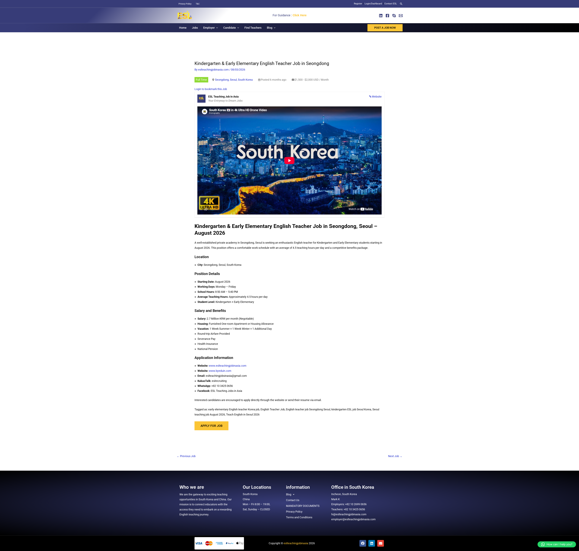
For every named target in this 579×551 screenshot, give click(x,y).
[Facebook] (387, 15)
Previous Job (186, 456)
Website (377, 96)
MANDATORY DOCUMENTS (303, 505)
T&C (198, 4)
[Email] (401, 15)
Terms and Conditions (299, 517)
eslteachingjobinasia (296, 543)
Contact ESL (390, 3)
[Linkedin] (381, 15)
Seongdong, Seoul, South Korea (234, 79)
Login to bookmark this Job (211, 89)
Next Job (395, 456)
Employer (209, 27)
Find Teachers (252, 27)
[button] (401, 4)
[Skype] (394, 15)
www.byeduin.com (220, 370)
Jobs (195, 27)
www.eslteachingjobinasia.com (227, 365)
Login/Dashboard (374, 3)
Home (183, 27)
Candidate (229, 27)
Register (358, 3)
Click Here (300, 15)
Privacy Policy (185, 4)
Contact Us (292, 500)
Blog (269, 27)
